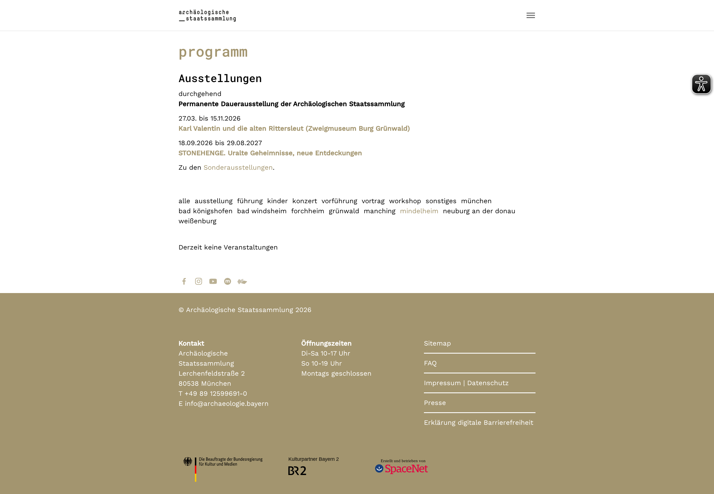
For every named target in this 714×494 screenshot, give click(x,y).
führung (250, 201)
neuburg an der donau (479, 211)
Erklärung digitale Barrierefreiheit (478, 422)
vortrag (373, 201)
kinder (277, 201)
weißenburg (197, 221)
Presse (435, 403)
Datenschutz (488, 383)
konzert (304, 201)
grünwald (344, 211)
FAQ (430, 363)
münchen (476, 201)
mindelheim (419, 211)
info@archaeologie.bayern (227, 403)
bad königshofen (205, 211)
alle (184, 201)
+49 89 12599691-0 (216, 393)
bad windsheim (262, 211)
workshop (405, 201)
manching (379, 211)
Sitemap (437, 343)
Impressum (442, 383)
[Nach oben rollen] (698, 478)
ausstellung (214, 201)
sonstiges (441, 201)
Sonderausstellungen (238, 167)
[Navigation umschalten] (531, 15)
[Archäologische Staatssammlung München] (207, 15)
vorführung (339, 201)
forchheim (307, 211)
